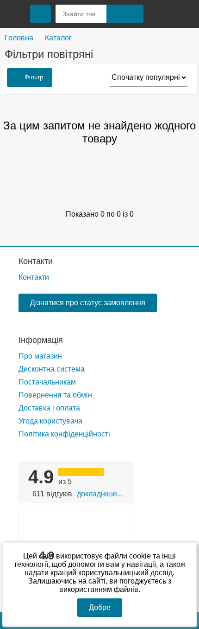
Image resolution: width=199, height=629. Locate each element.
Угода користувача (50, 421)
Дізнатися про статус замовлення (87, 303)
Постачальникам (47, 382)
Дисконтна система (52, 369)
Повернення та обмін (55, 395)
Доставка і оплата (49, 408)
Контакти (36, 261)
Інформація (41, 340)
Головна (19, 38)
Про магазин (40, 356)
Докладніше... (100, 494)
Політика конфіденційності (64, 434)
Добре (100, 607)
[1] (159, 14)
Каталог (58, 38)
